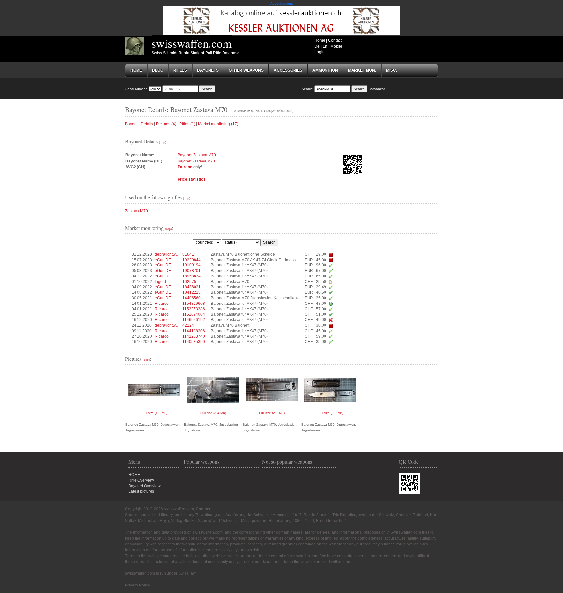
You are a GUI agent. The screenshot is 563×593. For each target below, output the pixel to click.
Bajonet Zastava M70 (196, 161)
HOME (134, 475)
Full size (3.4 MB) (213, 413)
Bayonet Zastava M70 (197, 155)
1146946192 (193, 320)
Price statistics (192, 179)
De (317, 46)
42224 (188, 325)
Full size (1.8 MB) (154, 413)
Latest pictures (141, 491)
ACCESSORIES (288, 70)
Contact (335, 40)
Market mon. (362, 70)
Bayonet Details (139, 124)
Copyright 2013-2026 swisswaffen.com (159, 509)
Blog (157, 70)
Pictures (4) (166, 124)
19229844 (191, 260)
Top (162, 142)
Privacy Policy (137, 585)
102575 (189, 281)
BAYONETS (208, 70)
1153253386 (193, 309)
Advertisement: (281, 3)
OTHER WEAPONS (246, 70)
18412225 (191, 292)
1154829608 (193, 303)
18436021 (191, 287)
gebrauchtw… (167, 254)
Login (319, 52)
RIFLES (180, 70)
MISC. (391, 70)
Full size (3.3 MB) (330, 413)
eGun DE (163, 260)
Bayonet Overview (144, 486)
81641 (188, 254)
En (325, 46)
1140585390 (193, 341)
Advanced (377, 89)
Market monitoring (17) (218, 124)
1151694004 (193, 314)
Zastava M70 (136, 211)
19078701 (191, 270)
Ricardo (162, 303)
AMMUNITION (325, 70)
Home (319, 40)
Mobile (336, 46)
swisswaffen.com (192, 43)
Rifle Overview (141, 480)
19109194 (191, 265)
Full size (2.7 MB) (272, 413)
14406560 (191, 298)
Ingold (160, 281)
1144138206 (193, 331)
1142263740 (193, 336)
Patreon (185, 167)
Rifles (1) (187, 124)
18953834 (191, 276)
